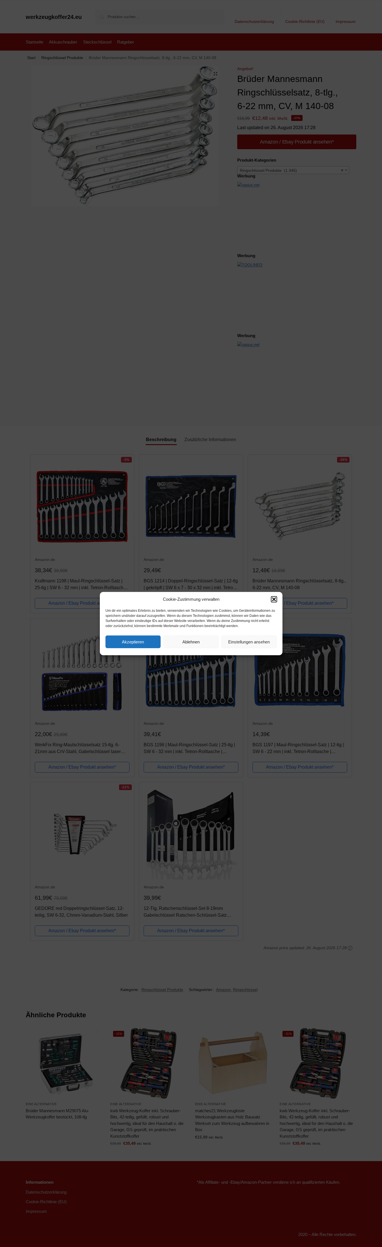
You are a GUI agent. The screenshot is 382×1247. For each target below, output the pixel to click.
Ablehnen (191, 641)
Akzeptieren (133, 641)
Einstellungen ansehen (249, 641)
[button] (274, 599)
